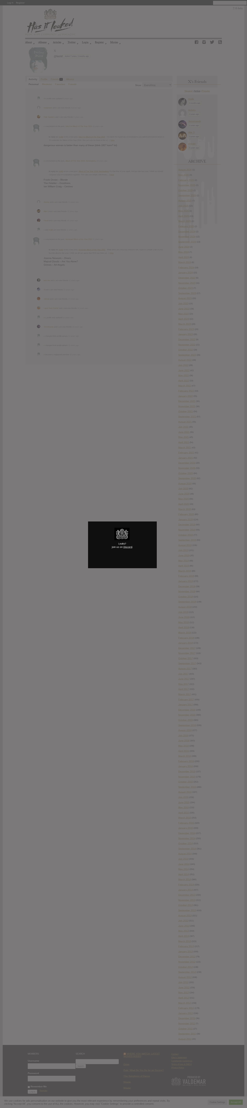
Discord (127, 547)
